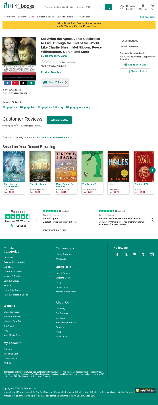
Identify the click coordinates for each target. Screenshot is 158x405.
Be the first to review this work (54, 137)
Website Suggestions (66, 291)
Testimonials (62, 336)
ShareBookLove (11, 312)
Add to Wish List (137, 64)
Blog (6, 330)
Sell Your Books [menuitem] (148, 17)
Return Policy (62, 287)
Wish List (8, 363)
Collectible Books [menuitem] (65, 16)
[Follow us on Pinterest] (134, 254)
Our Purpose (62, 313)
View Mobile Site (12, 335)
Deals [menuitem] (31, 16)
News (58, 332)
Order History (10, 358)
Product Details (50, 72)
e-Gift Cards (10, 326)
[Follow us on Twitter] (126, 254)
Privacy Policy (24, 392)
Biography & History (78, 107)
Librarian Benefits (12, 321)
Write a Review (59, 120)
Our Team (60, 318)
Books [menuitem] (21, 16)
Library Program (64, 254)
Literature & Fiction (13, 271)
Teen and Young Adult (14, 262)
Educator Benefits (12, 316)
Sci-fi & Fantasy (11, 281)
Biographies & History (50, 107)
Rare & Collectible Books (16, 294)
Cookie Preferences (101, 392)
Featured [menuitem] (8, 16)
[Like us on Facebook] (117, 254)
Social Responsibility (66, 322)
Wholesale (61, 259)
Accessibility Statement (123, 392)
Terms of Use (8, 392)
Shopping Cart (11, 353)
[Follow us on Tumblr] (143, 254)
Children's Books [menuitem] (45, 16)
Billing (58, 282)
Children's (8, 257)
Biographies (27, 107)
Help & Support (63, 273)
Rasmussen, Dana (56, 56)
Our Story (60, 308)
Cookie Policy (82, 392)
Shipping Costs (63, 277)
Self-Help (8, 267)
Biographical (9, 107)
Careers (60, 327)
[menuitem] (130, 6)
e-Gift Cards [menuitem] (84, 16)
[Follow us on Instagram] (152, 254)
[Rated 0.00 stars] (48, 62)
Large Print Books (12, 290)
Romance (8, 285)
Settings (8, 349)
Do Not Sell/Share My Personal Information (54, 392)
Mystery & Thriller (12, 276)
